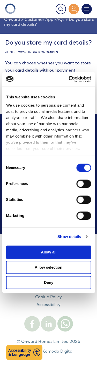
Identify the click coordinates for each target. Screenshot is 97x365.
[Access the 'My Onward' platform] (74, 9)
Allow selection (48, 267)
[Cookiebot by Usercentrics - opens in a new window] (69, 79)
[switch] (83, 184)
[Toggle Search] (61, 9)
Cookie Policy (48, 297)
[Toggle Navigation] (86, 9)
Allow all (48, 252)
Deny (48, 282)
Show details (69, 236)
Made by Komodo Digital (48, 351)
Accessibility (48, 304)
